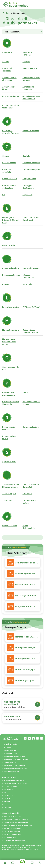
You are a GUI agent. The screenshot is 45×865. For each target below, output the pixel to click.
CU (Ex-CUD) (27, 194)
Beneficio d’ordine (30, 130)
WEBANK (7, 802)
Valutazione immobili (12, 834)
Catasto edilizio (9, 162)
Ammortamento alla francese (31, 78)
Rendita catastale (30, 427)
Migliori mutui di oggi (12, 816)
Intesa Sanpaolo (10, 787)
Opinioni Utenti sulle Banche (15, 784)
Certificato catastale (7, 170)
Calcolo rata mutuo (12, 831)
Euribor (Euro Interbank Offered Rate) (10, 220)
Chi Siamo (7, 748)
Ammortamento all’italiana (9, 78)
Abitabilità (7, 52)
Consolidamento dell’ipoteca (9, 186)
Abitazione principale (27, 53)
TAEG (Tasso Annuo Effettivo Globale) (10, 485)
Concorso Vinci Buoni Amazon (16, 760)
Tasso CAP (27, 493)
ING (5, 805)
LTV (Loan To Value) (31, 307)
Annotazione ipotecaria (28, 88)
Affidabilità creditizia (7, 69)
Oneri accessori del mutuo (10, 368)
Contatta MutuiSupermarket (15, 769)
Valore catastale (9, 525)
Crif (3, 194)
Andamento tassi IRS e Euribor (16, 819)
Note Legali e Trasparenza (14, 766)
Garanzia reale (8, 245)
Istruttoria (27, 284)
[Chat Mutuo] (22, 863)
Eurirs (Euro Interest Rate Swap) (31, 218)
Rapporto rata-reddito (9, 428)
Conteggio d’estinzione (28, 186)
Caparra (5, 156)
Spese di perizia (9, 461)
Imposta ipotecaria (30, 268)
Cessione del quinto (31, 169)
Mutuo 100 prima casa (12, 828)
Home (8, 13)
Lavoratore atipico (10, 307)
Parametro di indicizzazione (8, 393)
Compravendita (29, 178)
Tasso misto (7, 500)
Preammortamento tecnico (31, 402)
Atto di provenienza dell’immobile (31, 97)
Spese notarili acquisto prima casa (18, 825)
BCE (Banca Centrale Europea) (10, 131)
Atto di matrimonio (10, 96)
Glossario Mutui (10, 837)
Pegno (25, 392)
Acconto (26, 61)
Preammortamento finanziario (10, 402)
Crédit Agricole (10, 796)
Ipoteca (5, 284)
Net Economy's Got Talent (14, 757)
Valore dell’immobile (28, 527)
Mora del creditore (10, 330)
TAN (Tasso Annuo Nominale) (30, 485)
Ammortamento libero (9, 88)
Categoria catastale (31, 162)
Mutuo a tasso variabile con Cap (30, 331)
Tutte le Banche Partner (14, 781)
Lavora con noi (10, 763)
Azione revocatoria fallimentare (10, 106)
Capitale (26, 156)
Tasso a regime (9, 493)
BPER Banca (8, 790)
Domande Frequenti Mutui (14, 840)
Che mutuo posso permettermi (16, 822)
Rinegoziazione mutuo (9, 437)
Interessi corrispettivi (28, 276)
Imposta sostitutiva (11, 275)
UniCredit (8, 808)
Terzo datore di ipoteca (29, 501)
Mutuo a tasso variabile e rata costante (9, 341)
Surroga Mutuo (10, 754)
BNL (5, 793)
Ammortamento (29, 68)
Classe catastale (9, 178)
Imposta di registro (10, 268)
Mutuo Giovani (10, 751)
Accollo (5, 61)
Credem (7, 799)
